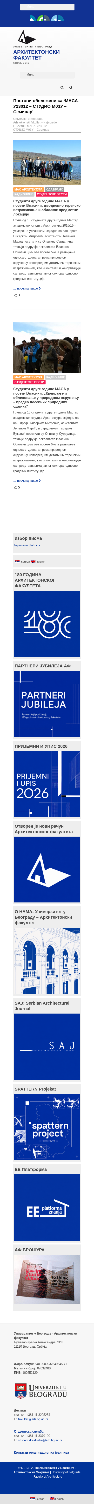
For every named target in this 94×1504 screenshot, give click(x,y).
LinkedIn (54, 18)
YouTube (40, 18)
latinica (35, 545)
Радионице (23, 194)
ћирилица (21, 545)
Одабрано (54, 189)
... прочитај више (25, 288)
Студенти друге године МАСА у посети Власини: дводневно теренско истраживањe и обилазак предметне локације (47, 207)
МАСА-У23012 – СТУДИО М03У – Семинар (31, 127)
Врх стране (45, 1488)
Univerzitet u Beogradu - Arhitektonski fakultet (29, 120)
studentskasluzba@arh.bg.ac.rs (40, 1440)
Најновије (50, 122)
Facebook (33, 18)
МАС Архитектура (28, 189)
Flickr (47, 18)
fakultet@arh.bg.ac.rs (33, 1419)
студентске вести (52, 194)
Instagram (61, 18)
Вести (20, 126)
